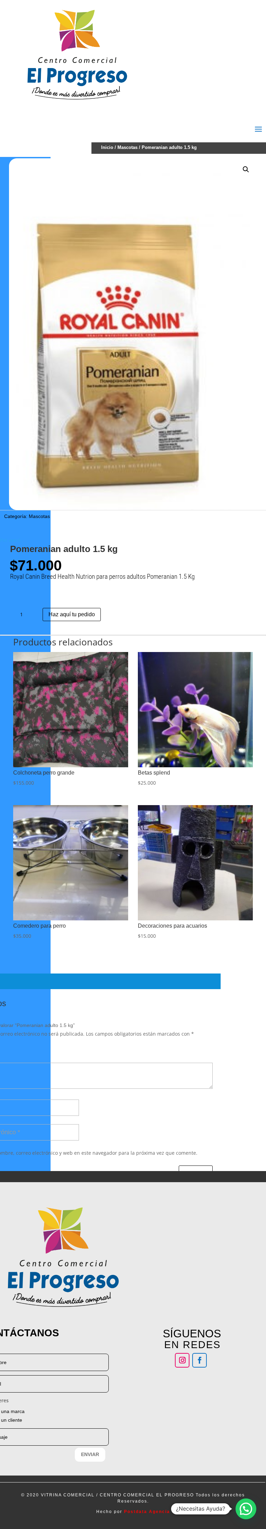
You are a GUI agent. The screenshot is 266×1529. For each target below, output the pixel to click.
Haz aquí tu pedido (71, 614)
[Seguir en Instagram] (182, 1360)
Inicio (107, 147)
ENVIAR (90, 1454)
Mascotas (127, 147)
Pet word (10, 540)
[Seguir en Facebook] (199, 1360)
